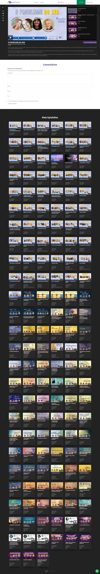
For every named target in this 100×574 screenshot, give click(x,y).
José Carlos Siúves (68, 149)
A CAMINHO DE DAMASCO (57, 507)
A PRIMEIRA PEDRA (27, 146)
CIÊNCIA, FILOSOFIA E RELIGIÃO (14, 491)
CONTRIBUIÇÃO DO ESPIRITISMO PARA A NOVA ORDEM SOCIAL (14, 543)
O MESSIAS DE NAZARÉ (42, 507)
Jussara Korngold (12, 215)
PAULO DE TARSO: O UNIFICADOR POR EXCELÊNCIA (70, 526)
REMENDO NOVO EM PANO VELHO (29, 246)
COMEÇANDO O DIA (55, 146)
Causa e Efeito (40, 287)
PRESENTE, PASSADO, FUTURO (14, 317)
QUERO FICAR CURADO (42, 245)
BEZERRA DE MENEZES (14, 351)
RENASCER (12, 212)
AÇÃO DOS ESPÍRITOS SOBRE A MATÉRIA (14, 421)
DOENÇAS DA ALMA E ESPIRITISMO (14, 387)
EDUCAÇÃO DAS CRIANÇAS (85, 245)
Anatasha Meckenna (27, 493)
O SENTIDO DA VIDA (55, 472)
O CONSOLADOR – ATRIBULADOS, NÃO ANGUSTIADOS (14, 439)
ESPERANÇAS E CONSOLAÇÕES (41, 196)
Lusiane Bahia (40, 248)
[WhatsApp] (3, 18)
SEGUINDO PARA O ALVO (14, 559)
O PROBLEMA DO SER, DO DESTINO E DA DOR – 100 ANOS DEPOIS (71, 474)
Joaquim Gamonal (83, 493)
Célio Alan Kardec (12, 476)
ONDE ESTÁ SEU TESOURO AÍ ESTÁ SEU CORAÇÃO (71, 147)
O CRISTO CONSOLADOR (56, 245)
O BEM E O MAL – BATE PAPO (70, 456)
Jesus (66, 305)
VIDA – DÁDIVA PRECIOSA (57, 334)
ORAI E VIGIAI (54, 351)
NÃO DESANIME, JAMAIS (70, 245)
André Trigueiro (54, 389)
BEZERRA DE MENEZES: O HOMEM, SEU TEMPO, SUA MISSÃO (71, 300)
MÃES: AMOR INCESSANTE (29, 129)
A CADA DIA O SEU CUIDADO (55, 543)
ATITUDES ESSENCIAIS (42, 179)
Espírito (81, 513)
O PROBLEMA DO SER (42, 228)
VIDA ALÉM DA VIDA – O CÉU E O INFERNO (70, 317)
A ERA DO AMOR (83, 212)
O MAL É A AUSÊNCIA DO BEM (14, 196)
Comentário (10, 73)
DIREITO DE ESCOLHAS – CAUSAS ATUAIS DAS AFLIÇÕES (42, 560)
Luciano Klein (82, 441)
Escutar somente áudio (90, 42)
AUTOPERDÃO (82, 263)
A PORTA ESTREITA (41, 525)
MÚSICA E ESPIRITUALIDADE (27, 491)
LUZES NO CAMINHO (28, 559)
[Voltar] (3, 7)
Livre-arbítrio (68, 357)
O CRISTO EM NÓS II (28, 403)
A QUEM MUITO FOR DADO (15, 525)
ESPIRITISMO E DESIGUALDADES (55, 387)
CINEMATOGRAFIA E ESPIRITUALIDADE (28, 543)
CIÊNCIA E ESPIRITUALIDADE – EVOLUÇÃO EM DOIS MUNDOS (84, 318)
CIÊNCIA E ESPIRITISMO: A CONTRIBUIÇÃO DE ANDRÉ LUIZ (43, 352)
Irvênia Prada (26, 248)
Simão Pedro (67, 545)
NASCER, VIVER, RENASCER (27, 473)
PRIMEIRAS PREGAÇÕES (14, 146)
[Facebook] (3, 11)
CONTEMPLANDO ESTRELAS (41, 317)
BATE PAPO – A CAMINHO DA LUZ (71, 404)
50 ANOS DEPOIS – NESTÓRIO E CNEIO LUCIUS (84, 300)
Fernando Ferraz (68, 528)
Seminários (53, 391)
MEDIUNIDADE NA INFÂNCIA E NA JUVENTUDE (27, 352)
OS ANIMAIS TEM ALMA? (70, 490)
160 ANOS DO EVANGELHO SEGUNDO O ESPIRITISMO (15, 229)
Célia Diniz (39, 545)
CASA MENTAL (82, 334)
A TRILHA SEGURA (13, 299)
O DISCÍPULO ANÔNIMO (70, 507)
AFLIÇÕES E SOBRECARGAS (27, 525)
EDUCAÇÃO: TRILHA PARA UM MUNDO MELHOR (15, 508)
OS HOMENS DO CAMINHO (71, 420)
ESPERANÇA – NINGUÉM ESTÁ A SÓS (28, 508)
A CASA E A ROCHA (41, 263)
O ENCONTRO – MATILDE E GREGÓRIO (85, 282)
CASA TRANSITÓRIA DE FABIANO (84, 147)
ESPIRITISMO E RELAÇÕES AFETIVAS (71, 369)
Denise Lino (11, 528)
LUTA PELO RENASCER (42, 334)
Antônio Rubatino (40, 149)
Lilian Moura (11, 248)
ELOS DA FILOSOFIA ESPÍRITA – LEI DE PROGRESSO (83, 421)
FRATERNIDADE (27, 420)
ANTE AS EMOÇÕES (55, 281)
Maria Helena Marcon (27, 545)
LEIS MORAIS (12, 472)
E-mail (9, 91)
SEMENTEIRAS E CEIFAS (56, 228)
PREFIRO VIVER (55, 263)
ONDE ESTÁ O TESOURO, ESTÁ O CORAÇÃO (71, 543)
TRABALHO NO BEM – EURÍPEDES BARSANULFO (85, 387)
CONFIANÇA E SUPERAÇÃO (15, 263)
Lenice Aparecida (26, 149)
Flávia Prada (82, 149)
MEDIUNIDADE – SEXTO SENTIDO (28, 369)
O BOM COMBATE (83, 195)
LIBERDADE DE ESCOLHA (70, 351)
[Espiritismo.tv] (13, 2)
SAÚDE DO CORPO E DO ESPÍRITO (84, 543)
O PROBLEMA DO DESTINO (29, 228)
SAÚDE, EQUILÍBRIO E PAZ (43, 386)
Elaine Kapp (11, 149)
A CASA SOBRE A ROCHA (84, 525)
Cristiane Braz (11, 44)
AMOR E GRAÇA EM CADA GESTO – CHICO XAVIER (42, 130)
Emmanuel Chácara (69, 337)
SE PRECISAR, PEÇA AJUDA (70, 264)
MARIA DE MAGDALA (70, 179)
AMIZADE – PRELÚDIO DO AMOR (71, 282)
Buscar (61, 2)
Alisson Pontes (54, 337)
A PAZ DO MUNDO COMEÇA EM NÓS (71, 213)
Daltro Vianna (82, 354)
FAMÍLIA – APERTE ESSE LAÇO (70, 387)
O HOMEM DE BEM (13, 334)
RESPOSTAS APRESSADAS (57, 179)
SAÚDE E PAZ (40, 403)
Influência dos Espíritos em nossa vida (29, 251)
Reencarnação (12, 287)
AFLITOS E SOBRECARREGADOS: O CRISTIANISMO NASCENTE (43, 147)
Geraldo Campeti (54, 215)
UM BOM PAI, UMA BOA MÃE (28, 334)
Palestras (39, 564)
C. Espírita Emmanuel (13, 546)
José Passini (53, 476)
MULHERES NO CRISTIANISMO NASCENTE (15, 130)
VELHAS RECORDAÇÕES (28, 179)
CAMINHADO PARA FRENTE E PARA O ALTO (28, 196)
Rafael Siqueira (68, 182)
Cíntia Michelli (68, 266)
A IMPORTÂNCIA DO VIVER (15, 281)
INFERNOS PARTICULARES (85, 368)
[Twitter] (3, 13)
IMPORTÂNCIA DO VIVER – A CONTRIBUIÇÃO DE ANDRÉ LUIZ (71, 335)
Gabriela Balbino (40, 441)
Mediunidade (26, 357)
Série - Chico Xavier (12, 408)
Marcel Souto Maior (12, 406)
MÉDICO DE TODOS (27, 212)
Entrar (81, 2)
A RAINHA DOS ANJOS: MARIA (28, 387)
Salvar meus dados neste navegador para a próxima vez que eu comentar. (23, 101)
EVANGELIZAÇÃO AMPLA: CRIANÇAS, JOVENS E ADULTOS (15, 369)
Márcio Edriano (82, 182)
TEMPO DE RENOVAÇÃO (56, 525)
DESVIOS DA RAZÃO (41, 420)
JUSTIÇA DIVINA (83, 455)
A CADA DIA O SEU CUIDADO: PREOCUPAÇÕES (41, 456)
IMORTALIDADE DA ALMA (56, 455)
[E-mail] (3, 20)
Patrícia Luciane (54, 149)
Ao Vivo (53, 547)
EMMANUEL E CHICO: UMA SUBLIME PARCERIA (43, 543)
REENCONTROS (41, 490)
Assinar (42, 2)
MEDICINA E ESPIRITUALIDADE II (56, 404)
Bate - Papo (23, 44)
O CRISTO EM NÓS (69, 438)
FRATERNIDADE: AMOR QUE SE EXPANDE (42, 369)
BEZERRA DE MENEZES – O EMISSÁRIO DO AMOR (29, 282)
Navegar (36, 2)
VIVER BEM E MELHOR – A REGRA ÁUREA (15, 246)
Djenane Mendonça (55, 182)
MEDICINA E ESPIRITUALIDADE (83, 508)
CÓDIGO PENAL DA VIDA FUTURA (84, 491)
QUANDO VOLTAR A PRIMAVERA (55, 130)
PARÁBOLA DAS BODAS (84, 179)
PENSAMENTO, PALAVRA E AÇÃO (85, 352)
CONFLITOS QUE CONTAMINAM (69, 229)
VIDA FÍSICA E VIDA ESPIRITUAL (13, 456)
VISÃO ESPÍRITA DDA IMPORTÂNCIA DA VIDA (56, 196)
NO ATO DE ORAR (69, 162)
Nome (9, 86)
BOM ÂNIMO (82, 129)
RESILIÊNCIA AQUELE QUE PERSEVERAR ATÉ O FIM (29, 317)
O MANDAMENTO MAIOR (56, 299)
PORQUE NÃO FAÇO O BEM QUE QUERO (29, 439)
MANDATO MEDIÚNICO (28, 162)
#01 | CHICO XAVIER (13, 403)
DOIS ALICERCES (69, 129)
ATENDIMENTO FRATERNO (43, 281)
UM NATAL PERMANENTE (85, 438)
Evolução (67, 287)
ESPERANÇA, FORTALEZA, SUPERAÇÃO (29, 300)
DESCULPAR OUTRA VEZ (14, 162)
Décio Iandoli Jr (40, 406)
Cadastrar (90, 2)
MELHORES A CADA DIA (42, 438)
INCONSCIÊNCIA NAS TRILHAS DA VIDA (56, 213)
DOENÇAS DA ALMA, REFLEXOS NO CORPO (42, 163)
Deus (52, 374)
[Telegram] (3, 16)
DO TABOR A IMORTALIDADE (55, 163)
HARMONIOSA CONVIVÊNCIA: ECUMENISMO (54, 369)
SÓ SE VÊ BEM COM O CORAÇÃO (14, 180)
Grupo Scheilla (17, 44)
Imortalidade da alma (13, 357)
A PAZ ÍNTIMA (26, 263)
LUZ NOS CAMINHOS (42, 212)
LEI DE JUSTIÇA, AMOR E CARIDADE (29, 456)
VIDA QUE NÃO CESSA (70, 195)
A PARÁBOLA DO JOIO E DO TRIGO (43, 300)
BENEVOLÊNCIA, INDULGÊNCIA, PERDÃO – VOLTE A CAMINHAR (57, 317)
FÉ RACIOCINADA (41, 472)
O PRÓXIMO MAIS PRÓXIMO (55, 439)
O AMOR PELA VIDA (83, 403)
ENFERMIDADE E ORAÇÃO (85, 162)
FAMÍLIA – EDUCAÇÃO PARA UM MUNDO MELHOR (57, 491)
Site (8, 96)
